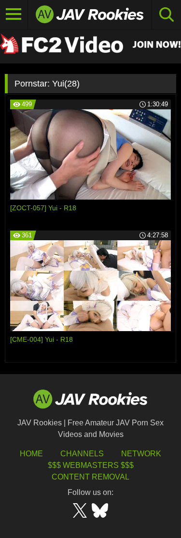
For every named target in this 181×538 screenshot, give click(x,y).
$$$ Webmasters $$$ (91, 465)
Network (141, 454)
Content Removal (90, 477)
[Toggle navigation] (14, 14)
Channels (82, 454)
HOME (31, 454)
